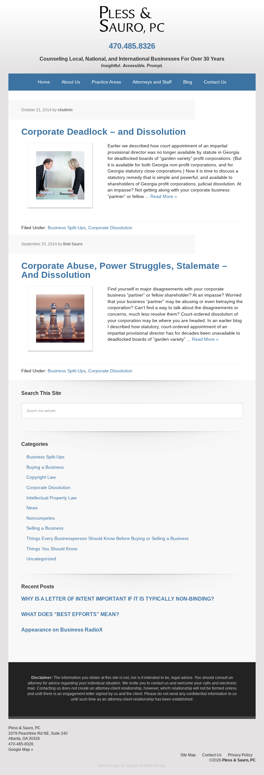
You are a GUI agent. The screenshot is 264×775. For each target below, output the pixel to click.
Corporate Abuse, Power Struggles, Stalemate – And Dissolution (124, 270)
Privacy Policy (240, 755)
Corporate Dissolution (110, 227)
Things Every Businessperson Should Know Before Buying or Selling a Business (107, 538)
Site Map (188, 755)
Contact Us (212, 755)
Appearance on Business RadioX (62, 630)
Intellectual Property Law (51, 497)
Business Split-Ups (67, 227)
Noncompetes (40, 518)
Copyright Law (41, 477)
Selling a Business (44, 528)
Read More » (163, 196)
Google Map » (20, 749)
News (32, 507)
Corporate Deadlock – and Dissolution (103, 132)
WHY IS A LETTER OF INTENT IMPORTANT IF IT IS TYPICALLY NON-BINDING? (119, 599)
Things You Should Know (51, 548)
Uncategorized (41, 558)
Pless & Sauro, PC (132, 19)
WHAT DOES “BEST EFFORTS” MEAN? (70, 614)
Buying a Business (45, 467)
